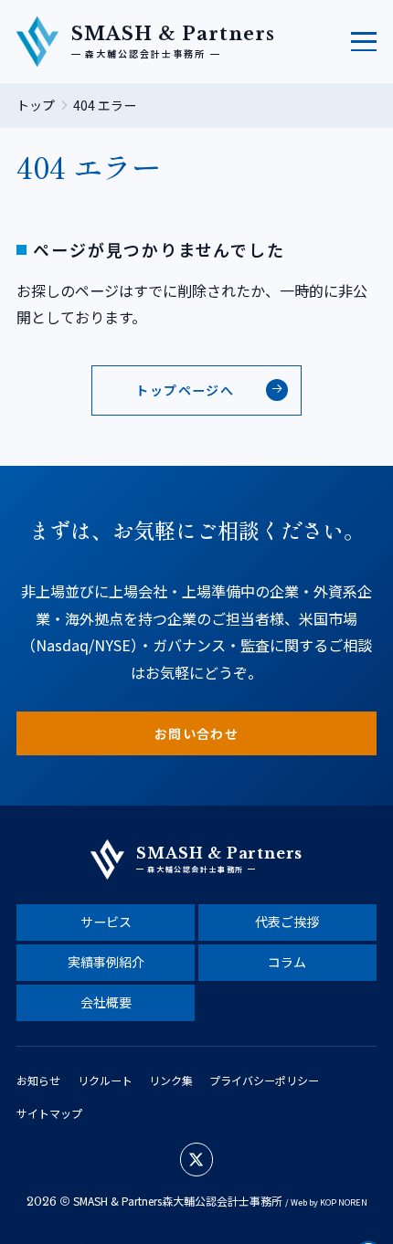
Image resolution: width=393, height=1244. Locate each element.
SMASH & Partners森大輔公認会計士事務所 (177, 1200)
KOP (328, 1202)
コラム (287, 962)
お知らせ (38, 1080)
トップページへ (184, 390)
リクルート (105, 1080)
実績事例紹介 (106, 962)
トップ (35, 105)
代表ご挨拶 (287, 921)
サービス (106, 921)
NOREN (352, 1202)
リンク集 (171, 1080)
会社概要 (106, 1002)
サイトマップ (49, 1113)
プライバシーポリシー (264, 1080)
